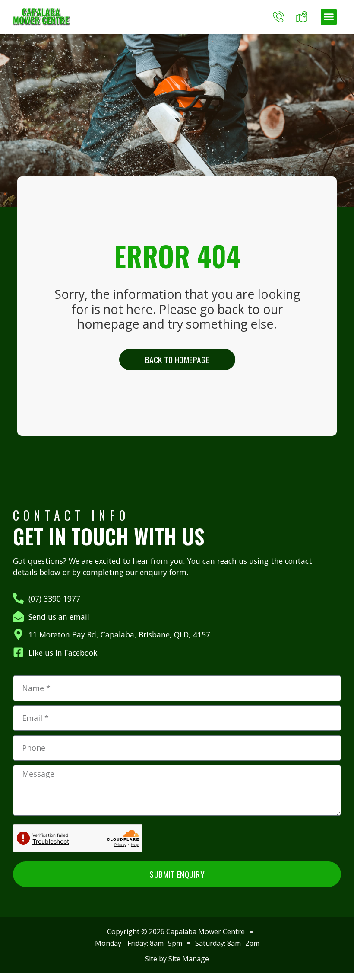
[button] (329, 17)
